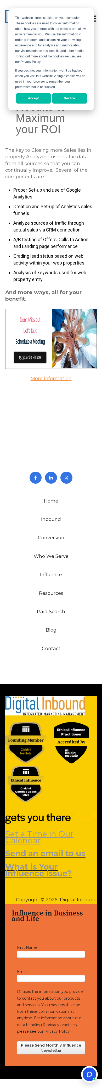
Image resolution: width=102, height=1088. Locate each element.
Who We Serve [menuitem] (51, 556)
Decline (69, 98)
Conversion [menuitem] (51, 538)
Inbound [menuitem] (51, 519)
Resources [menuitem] (51, 593)
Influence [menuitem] (51, 575)
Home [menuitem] (51, 501)
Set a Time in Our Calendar (39, 837)
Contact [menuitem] (51, 648)
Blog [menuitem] (51, 630)
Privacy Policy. (57, 1031)
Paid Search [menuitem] (51, 612)
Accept (33, 98)
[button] (89, 1074)
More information (51, 378)
